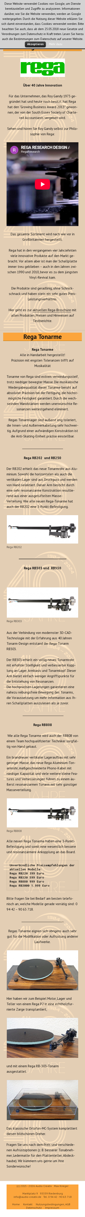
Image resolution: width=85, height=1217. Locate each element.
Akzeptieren (35, 44)
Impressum (52, 1207)
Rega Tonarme (42, 336)
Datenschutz (34, 1207)
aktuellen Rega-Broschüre (52, 310)
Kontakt (27, 1204)
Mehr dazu (55, 44)
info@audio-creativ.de (27, 1196)
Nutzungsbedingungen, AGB (53, 1204)
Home (16, 1204)
